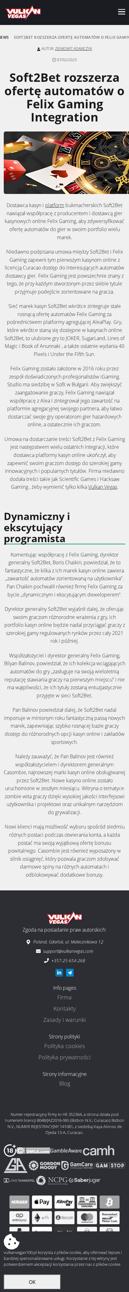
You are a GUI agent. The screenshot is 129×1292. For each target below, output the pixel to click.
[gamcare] (77, 1164)
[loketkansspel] (20, 1179)
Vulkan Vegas (102, 486)
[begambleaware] (66, 1149)
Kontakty (65, 1008)
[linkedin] (59, 973)
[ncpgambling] (52, 1179)
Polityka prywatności (64, 1057)
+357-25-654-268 (68, 960)
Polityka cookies (64, 1046)
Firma (64, 997)
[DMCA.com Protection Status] (33, 1149)
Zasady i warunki (64, 1019)
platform (54, 205)
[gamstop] (109, 1164)
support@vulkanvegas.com (68, 951)
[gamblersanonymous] (16, 1164)
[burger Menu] (121, 13)
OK (32, 1282)
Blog (64, 1083)
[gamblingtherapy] (45, 1164)
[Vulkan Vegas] (23, 12)
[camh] (98, 1149)
